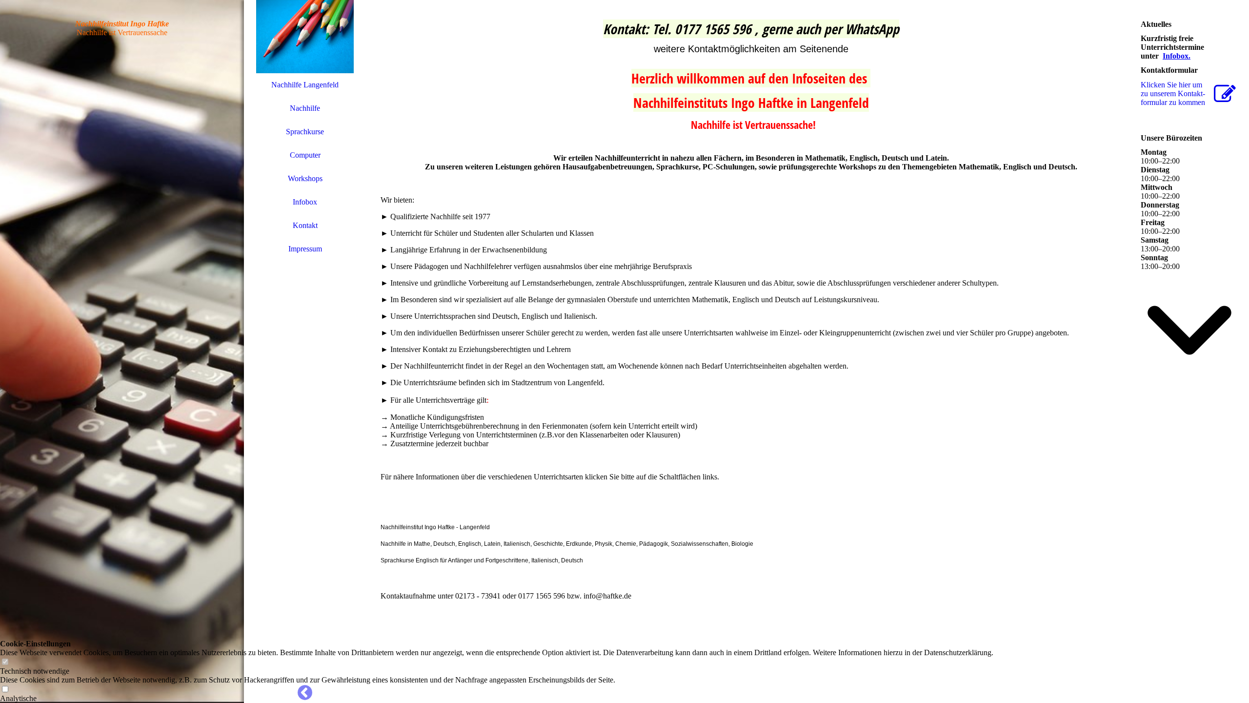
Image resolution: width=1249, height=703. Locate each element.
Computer (305, 155)
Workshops (305, 178)
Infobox (305, 202)
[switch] (5, 662)
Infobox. (1176, 56)
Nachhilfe (305, 108)
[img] (122, 351)
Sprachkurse (305, 131)
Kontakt (305, 225)
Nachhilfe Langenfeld (305, 85)
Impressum (305, 249)
